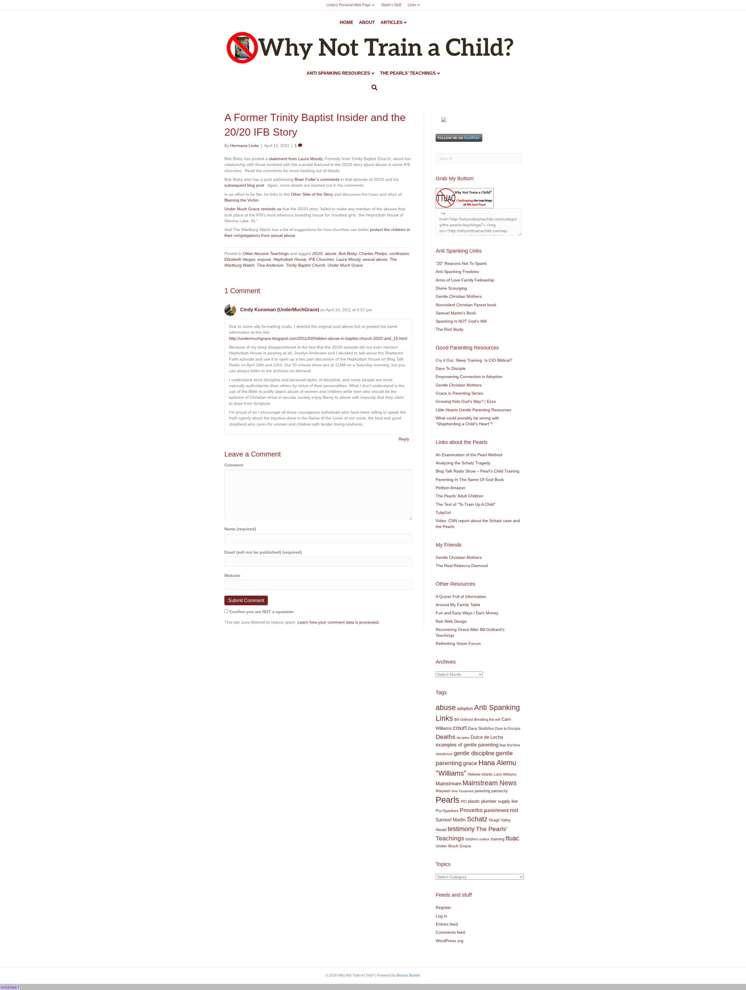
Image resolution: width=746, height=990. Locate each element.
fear (502, 745)
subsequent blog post (244, 185)
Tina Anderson (270, 265)
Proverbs (471, 810)
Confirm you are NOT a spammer (261, 611)
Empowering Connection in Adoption (469, 376)
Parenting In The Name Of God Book (470, 479)
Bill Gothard (463, 720)
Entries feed (447, 924)
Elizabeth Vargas (239, 259)
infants (487, 774)
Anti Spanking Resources (338, 73)
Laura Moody (348, 259)
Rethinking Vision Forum (458, 643)
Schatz (477, 819)
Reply (404, 439)
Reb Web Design (451, 621)
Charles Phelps (373, 253)
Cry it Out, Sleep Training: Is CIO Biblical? (474, 360)
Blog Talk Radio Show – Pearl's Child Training (477, 471)
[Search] (373, 87)
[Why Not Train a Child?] (443, 119)
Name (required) (240, 529)
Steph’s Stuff (391, 5)
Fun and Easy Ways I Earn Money (467, 613)
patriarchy (499, 791)
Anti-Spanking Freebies (457, 271)
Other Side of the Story (312, 194)
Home (346, 22)
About (367, 22)
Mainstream (448, 783)
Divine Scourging (451, 288)
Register (443, 907)
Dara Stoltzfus (481, 728)
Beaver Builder (408, 975)
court (460, 727)
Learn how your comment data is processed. (339, 622)
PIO (464, 802)
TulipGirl (443, 512)
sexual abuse (375, 259)
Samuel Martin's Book (456, 313)
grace (470, 763)
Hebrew (474, 774)
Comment (233, 465)
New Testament (462, 791)
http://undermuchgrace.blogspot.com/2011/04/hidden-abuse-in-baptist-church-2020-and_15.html (318, 338)
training (497, 839)
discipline (463, 737)
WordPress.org (449, 940)
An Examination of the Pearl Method (469, 454)
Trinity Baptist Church (305, 265)
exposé (264, 259)
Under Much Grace (345, 265)
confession (399, 253)
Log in (441, 916)
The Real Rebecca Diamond (462, 565)
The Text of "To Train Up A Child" (465, 504)
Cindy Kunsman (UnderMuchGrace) (279, 309)
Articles (391, 22)
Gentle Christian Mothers (459, 296)
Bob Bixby (348, 253)
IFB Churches (321, 259)
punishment (496, 810)
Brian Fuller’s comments (317, 179)
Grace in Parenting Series (459, 393)
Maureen (443, 791)
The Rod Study (449, 329)
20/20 (317, 253)
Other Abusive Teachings (266, 253)
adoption (465, 708)
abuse (330, 253)
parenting (482, 791)
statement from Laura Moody (295, 158)
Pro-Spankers (447, 811)
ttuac (512, 838)
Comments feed (450, 932)
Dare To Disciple (451, 368)
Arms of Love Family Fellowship (465, 280)
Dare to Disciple (507, 728)
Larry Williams (505, 774)
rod (514, 810)
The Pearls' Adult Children (459, 496)
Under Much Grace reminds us (252, 209)
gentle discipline (474, 753)
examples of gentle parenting (467, 745)
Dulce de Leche (487, 737)
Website (232, 575)
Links (412, 5)
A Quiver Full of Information (461, 596)
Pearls (448, 799)
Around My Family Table (458, 604)
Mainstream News (489, 783)
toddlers (471, 839)
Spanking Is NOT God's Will (461, 321)
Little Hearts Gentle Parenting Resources (473, 409)
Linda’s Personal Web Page (348, 5)
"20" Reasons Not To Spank (461, 263)
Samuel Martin (451, 819)
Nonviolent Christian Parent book (466, 304)
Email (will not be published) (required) (263, 552)
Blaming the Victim (241, 200)
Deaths (445, 736)
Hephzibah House (289, 259)
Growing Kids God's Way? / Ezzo (466, 401)
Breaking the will (487, 720)
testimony (461, 828)
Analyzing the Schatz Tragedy (463, 463)
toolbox (484, 839)
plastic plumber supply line (493, 801)
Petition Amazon (450, 487)
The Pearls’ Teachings (408, 73)
